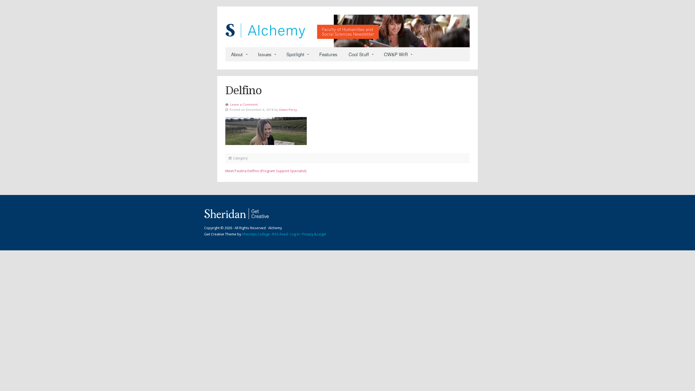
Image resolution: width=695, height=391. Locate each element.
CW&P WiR (396, 54)
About (237, 54)
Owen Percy (288, 110)
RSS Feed (280, 234)
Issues (265, 54)
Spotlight (295, 54)
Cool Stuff (359, 54)
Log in (295, 234)
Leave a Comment (244, 104)
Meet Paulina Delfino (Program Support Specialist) (265, 170)
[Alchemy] (347, 28)
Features (328, 54)
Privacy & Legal (314, 234)
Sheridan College (256, 234)
